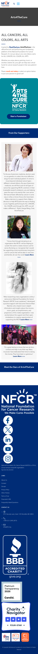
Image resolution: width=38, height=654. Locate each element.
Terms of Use (5, 496)
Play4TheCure (14, 47)
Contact (3, 483)
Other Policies (5, 493)
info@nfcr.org (7, 527)
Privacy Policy (5, 490)
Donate (3, 486)
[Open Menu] (18, 3)
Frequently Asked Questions (9, 502)
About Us (4, 480)
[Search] (14, 4)
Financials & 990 (6, 499)
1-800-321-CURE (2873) (10, 520)
